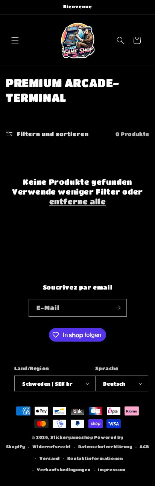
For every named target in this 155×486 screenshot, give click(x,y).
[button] (15, 40)
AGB (144, 446)
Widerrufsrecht (51, 446)
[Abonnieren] (118, 308)
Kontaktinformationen (95, 458)
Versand (50, 458)
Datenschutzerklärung (105, 446)
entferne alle (77, 201)
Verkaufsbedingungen (63, 469)
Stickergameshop (71, 437)
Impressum (111, 469)
